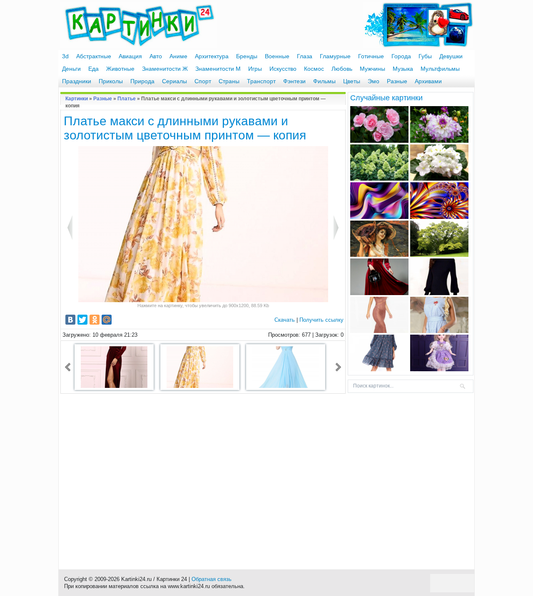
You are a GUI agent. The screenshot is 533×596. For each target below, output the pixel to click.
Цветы (351, 81)
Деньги (71, 68)
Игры (255, 68)
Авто (155, 56)
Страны (229, 81)
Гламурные (335, 56)
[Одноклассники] (95, 320)
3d (65, 56)
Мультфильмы (440, 68)
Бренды (246, 56)
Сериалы (174, 81)
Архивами (428, 81)
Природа (142, 81)
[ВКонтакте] (70, 320)
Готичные (371, 56)
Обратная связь (212, 579)
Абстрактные (93, 56)
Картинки (76, 99)
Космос (314, 68)
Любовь (341, 68)
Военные (277, 56)
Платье (126, 99)
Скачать (284, 320)
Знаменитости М (218, 68)
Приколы (111, 81)
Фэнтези (294, 81)
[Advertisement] (203, 477)
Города (401, 56)
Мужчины (372, 68)
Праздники (76, 81)
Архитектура (212, 56)
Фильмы (324, 81)
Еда (93, 68)
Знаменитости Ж (165, 68)
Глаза (304, 56)
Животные (120, 68)
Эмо (373, 81)
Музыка (403, 68)
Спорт (202, 81)
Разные (397, 81)
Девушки (451, 56)
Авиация (130, 56)
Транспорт (261, 81)
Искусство (282, 68)
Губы (425, 56)
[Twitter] (82, 320)
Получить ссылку (321, 320)
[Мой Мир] (107, 320)
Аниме (178, 56)
